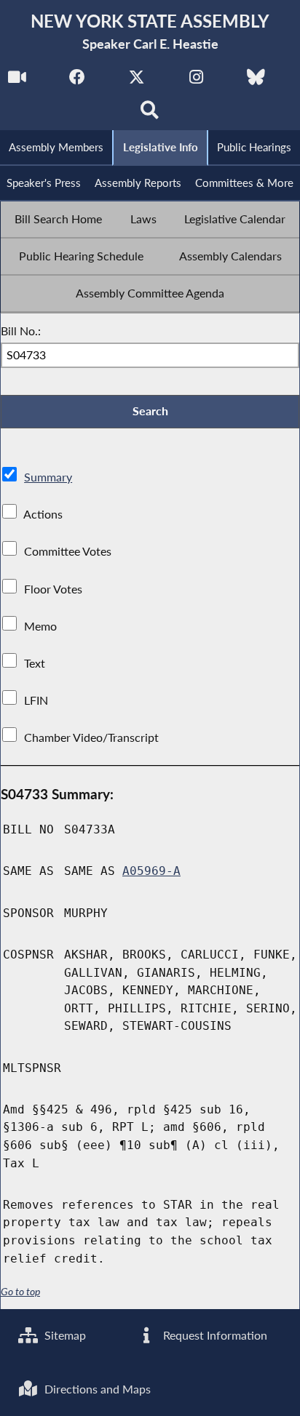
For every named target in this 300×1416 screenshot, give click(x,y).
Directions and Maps (96, 1389)
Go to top (20, 1291)
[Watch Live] (17, 81)
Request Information (213, 1335)
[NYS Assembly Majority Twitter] (136, 81)
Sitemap (64, 1335)
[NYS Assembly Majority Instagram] (196, 81)
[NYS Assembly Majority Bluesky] (256, 81)
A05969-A (151, 871)
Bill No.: (21, 330)
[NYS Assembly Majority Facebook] (76, 81)
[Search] (150, 113)
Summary (48, 477)
